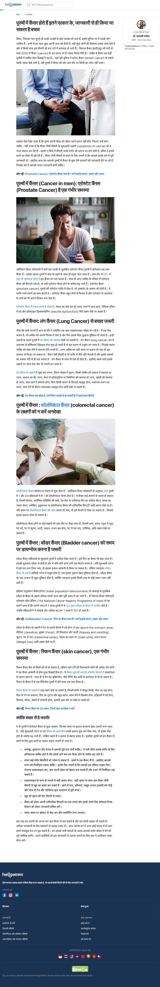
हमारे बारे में (85, 923)
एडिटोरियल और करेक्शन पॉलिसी (14, 933)
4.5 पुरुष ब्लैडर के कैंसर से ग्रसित (83, 605)
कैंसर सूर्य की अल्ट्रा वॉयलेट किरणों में (85, 672)
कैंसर (18, 14)
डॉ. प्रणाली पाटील (141, 36)
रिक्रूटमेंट (85, 933)
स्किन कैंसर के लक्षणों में (28, 690)
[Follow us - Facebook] (4, 895)
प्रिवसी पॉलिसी (8, 928)
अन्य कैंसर (28, 14)
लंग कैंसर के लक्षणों (26, 372)
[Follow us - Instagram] (10, 895)
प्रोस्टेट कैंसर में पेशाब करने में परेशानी (35, 306)
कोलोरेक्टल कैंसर (55, 405)
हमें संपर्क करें (86, 939)
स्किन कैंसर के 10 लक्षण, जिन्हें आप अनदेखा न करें (49, 708)
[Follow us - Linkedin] (17, 895)
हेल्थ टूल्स (84, 906)
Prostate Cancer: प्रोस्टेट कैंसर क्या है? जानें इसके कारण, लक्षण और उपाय (64, 174)
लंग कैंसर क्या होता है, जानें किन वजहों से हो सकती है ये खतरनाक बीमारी (59, 395)
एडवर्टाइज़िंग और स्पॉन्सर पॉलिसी (15, 939)
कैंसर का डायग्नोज (56, 731)
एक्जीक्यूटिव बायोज (88, 928)
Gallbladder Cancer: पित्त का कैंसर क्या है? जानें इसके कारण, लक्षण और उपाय (66, 619)
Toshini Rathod (132, 46)
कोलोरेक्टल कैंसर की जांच (43, 510)
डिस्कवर (5, 906)
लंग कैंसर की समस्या (50, 340)
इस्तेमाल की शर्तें (8, 923)
